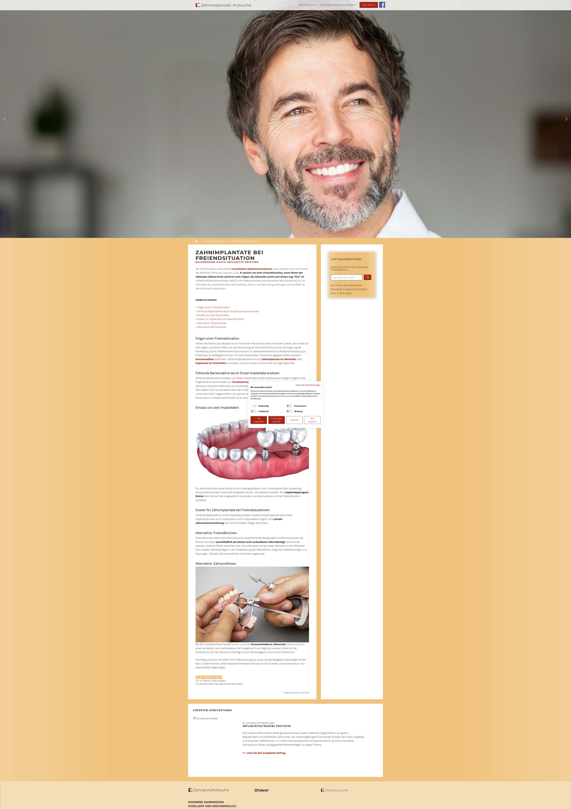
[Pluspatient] (262, 790)
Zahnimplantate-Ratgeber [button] (337, 4)
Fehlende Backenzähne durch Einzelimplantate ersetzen (228, 311)
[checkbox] (254, 405)
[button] (4, 119)
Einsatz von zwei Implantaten (213, 315)
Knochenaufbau (205, 359)
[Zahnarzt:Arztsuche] (210, 791)
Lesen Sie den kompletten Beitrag (266, 753)
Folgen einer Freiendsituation (213, 307)
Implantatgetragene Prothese (267, 726)
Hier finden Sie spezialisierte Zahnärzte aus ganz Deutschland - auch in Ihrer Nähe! (349, 289)
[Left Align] (198, 677)
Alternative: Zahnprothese (211, 327)
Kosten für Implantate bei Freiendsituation (220, 319)
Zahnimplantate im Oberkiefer (278, 359)
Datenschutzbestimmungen (308, 384)
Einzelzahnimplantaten (245, 382)
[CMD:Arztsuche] (334, 790)
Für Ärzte (368, 4)
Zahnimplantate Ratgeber (213, 241)
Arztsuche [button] (306, 4)
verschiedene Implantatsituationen (251, 268)
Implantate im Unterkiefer (211, 363)
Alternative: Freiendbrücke (211, 323)
